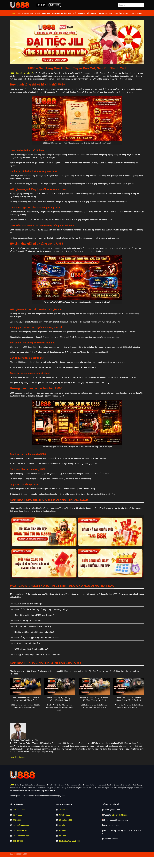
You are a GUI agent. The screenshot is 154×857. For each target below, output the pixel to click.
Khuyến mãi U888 (121, 13)
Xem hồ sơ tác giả (17, 757)
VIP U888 (62, 836)
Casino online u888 (25, 13)
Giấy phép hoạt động (21, 825)
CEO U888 (17, 820)
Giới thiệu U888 (19, 810)
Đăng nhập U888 (65, 820)
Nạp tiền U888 (64, 825)
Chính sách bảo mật (21, 836)
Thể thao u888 (79, 13)
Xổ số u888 (91, 13)
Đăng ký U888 (64, 815)
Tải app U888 (64, 810)
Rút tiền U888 (64, 831)
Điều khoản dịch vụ (20, 831)
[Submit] (142, 5)
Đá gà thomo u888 (42, 13)
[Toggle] (12, 604)
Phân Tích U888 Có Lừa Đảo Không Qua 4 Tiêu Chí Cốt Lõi (128, 699)
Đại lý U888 (136, 13)
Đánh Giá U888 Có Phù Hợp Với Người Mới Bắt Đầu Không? (25, 699)
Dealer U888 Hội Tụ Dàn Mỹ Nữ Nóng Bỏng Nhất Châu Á (59, 699)
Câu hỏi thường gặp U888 (69, 841)
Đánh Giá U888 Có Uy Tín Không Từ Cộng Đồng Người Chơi (94, 699)
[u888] (21, 5)
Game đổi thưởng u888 (61, 13)
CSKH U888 (18, 841)
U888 (13, 13)
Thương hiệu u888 (105, 13)
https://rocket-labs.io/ (24, 73)
